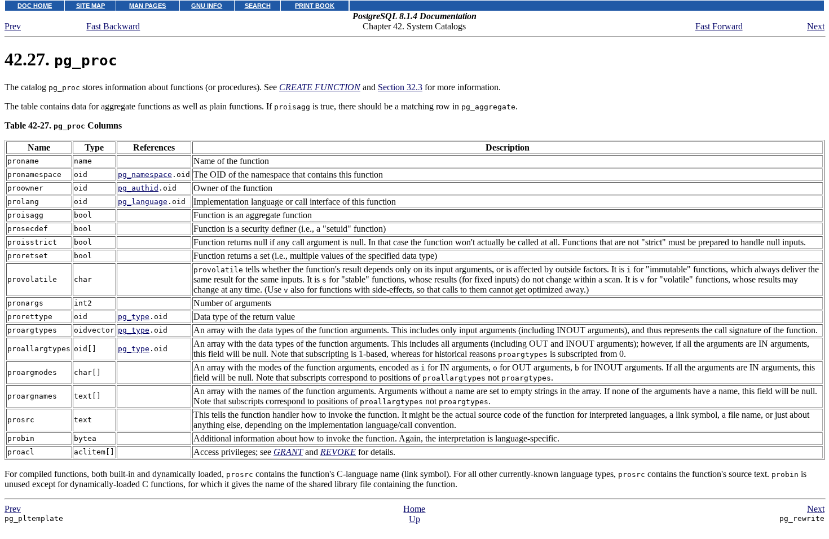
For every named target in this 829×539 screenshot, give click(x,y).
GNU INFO (206, 5)
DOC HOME (34, 5)
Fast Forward (719, 26)
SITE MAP (90, 5)
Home (414, 509)
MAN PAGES (147, 5)
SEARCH (258, 5)
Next (815, 26)
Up (414, 519)
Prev (13, 26)
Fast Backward (113, 26)
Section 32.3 (400, 87)
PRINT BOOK (314, 5)
